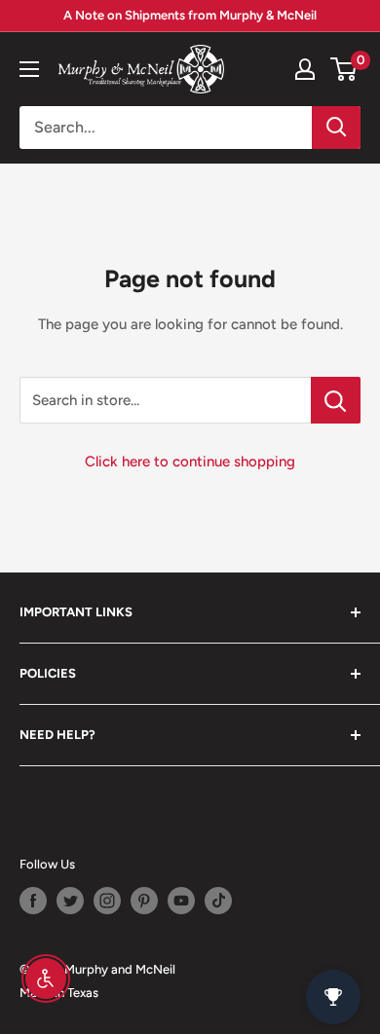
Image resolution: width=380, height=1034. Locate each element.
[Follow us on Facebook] (33, 900)
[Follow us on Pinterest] (144, 900)
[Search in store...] (336, 400)
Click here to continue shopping (190, 461)
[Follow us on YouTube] (181, 900)
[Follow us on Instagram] (107, 900)
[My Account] (305, 69)
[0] (344, 69)
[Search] (336, 127)
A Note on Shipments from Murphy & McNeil (190, 15)
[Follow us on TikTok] (218, 900)
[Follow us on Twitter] (70, 900)
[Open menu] (29, 69)
